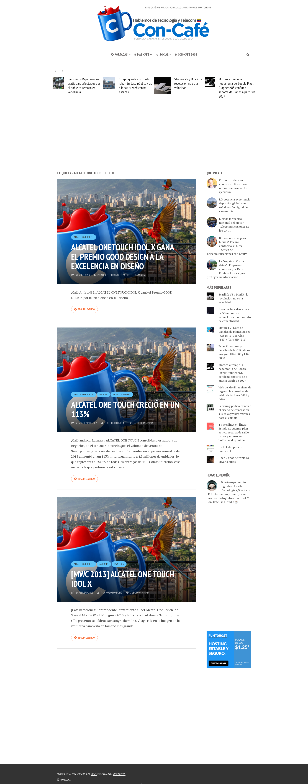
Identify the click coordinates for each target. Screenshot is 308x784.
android (103, 564)
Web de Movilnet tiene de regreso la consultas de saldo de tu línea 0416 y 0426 (235, 393)
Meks (94, 774)
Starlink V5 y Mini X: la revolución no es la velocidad (142, 83)
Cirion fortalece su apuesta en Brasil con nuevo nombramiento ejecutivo (233, 186)
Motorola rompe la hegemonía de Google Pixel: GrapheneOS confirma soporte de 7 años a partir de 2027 (190, 87)
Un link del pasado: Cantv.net (231, 449)
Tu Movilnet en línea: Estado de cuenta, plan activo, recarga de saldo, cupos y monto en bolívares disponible (234, 432)
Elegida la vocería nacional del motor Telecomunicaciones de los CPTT (234, 224)
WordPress (119, 774)
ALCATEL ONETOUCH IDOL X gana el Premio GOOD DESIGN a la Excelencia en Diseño (122, 257)
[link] (229, 649)
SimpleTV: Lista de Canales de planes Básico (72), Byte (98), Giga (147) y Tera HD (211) (234, 333)
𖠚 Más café (141, 54)
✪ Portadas (119, 54)
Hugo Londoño (110, 275)
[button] (62, 71)
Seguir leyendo (86, 309)
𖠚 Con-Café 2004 (186, 54)
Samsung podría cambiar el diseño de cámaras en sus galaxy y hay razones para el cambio (235, 412)
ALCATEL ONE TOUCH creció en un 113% (125, 409)
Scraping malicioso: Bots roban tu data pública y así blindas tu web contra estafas (89, 85)
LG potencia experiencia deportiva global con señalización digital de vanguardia (234, 205)
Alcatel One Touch (83, 237)
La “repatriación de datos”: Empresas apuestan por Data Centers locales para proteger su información (226, 269)
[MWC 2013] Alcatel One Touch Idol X (122, 579)
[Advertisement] (154, 141)
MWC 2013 (119, 564)
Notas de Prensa (121, 394)
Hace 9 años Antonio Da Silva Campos (234, 460)
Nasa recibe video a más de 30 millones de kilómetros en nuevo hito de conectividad (242, 85)
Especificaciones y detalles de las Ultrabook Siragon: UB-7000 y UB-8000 (234, 352)
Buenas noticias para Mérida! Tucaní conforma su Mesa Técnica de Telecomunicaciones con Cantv (227, 246)
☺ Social (162, 54)
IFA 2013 (103, 394)
